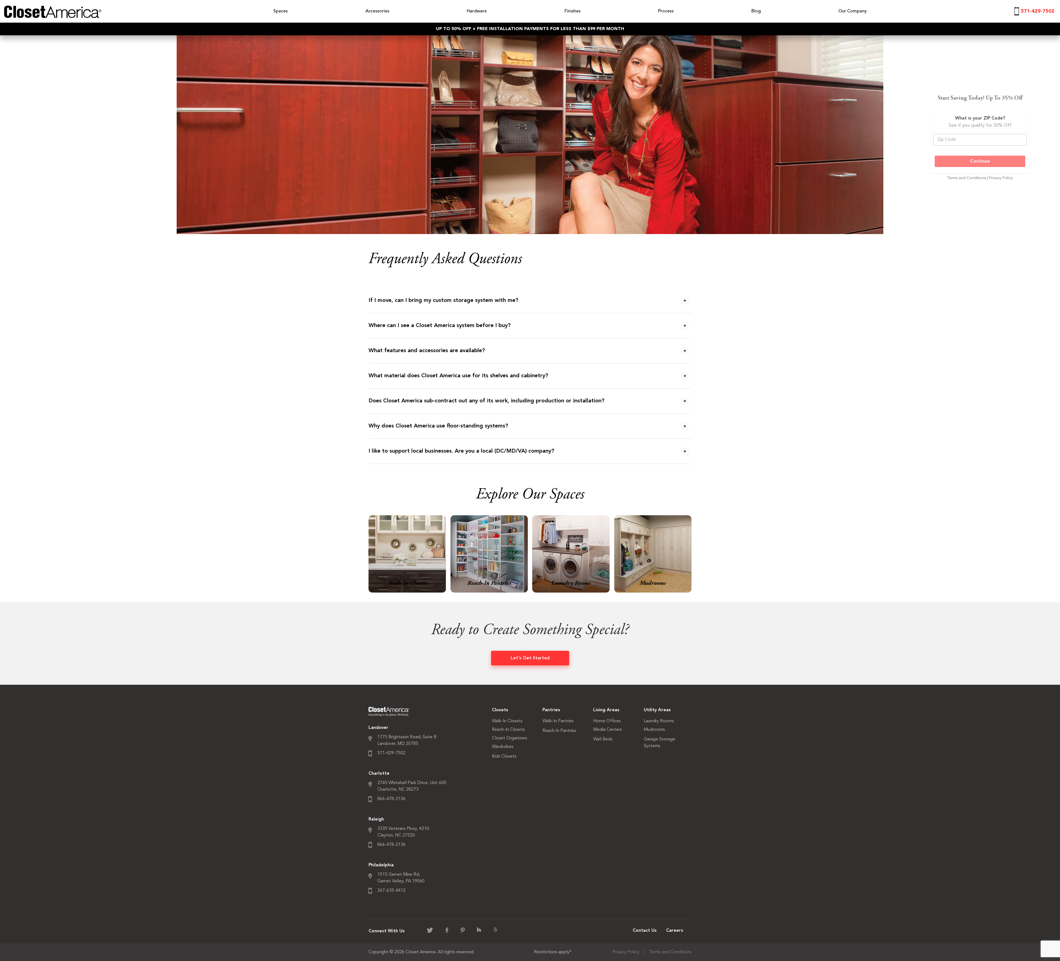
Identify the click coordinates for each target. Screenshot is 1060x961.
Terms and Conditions (670, 952)
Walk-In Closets (507, 721)
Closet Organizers (509, 738)
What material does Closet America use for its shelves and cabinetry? (458, 376)
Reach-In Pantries (559, 731)
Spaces (280, 11)
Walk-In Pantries (558, 721)
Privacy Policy (1001, 178)
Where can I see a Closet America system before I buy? (440, 325)
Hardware (477, 11)
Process (666, 11)
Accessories (377, 11)
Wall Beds (603, 739)
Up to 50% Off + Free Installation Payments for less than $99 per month (530, 29)
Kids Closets (504, 756)
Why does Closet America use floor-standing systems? (438, 426)
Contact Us (645, 930)
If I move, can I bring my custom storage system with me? (443, 300)
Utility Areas (657, 710)
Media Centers (607, 730)
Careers (674, 930)
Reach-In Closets (508, 730)
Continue (980, 161)
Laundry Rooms (659, 721)
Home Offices (607, 721)
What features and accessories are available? (427, 351)
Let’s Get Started (530, 658)
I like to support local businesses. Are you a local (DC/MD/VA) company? (461, 451)
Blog (756, 11)
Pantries (551, 710)
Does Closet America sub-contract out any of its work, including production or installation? (487, 401)
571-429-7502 (1037, 11)
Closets (500, 710)
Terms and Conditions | (968, 178)
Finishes (573, 11)
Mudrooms (654, 730)
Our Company (852, 11)
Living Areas (606, 710)
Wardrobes (502, 747)
